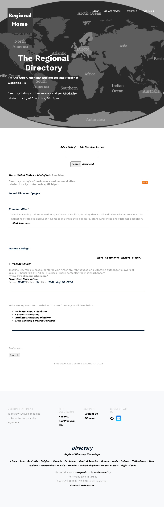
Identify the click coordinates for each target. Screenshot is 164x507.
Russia (61, 465)
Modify (136, 257)
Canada (57, 461)
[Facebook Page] (112, 418)
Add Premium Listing (92, 147)
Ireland (125, 461)
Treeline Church (21, 263)
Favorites (14, 278)
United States (25, 175)
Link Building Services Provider (35, 320)
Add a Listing (67, 147)
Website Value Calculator (31, 311)
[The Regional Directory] (20, 20)
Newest (132, 11)
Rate (100, 257)
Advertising (112, 11)
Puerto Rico (47, 465)
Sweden (72, 465)
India (115, 461)
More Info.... (30, 278)
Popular (148, 11)
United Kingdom (89, 465)
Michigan (43, 175)
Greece (105, 461)
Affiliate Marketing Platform (33, 317)
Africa (13, 461)
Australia (32, 461)
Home (95, 11)
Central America (88, 461)
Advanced (88, 164)
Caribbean (70, 461)
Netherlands (139, 461)
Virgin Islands (128, 465)
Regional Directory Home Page (82, 454)
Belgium (45, 461)
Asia (22, 461)
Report (125, 257)
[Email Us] (118, 418)
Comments (112, 257)
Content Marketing (27, 314)
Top (11, 175)
